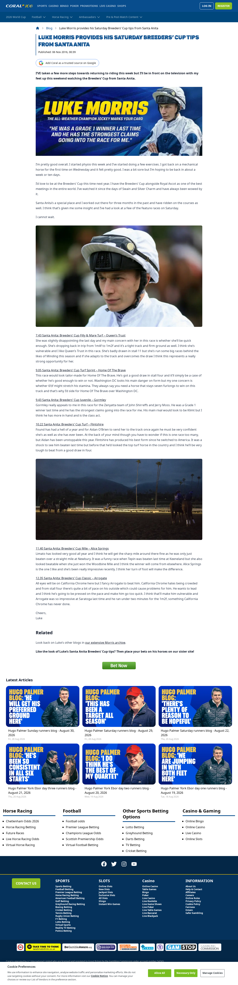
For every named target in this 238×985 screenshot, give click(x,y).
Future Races (15, 833)
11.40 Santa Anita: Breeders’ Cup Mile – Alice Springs (72, 548)
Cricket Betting (136, 851)
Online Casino (195, 827)
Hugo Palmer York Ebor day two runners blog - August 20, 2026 (117, 790)
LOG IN (206, 6)
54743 (160, 961)
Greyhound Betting (139, 833)
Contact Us (26, 883)
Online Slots (194, 839)
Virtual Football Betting (82, 845)
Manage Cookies (212, 973)
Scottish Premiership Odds (85, 839)
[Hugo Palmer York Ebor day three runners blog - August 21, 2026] (42, 764)
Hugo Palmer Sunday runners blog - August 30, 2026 (41, 733)
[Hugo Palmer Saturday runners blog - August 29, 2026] (119, 706)
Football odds (75, 821)
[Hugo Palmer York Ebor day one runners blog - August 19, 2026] (195, 764)
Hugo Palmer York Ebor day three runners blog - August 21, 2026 (42, 790)
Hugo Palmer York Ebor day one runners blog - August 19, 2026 (194, 790)
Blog (49, 28)
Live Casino (193, 833)
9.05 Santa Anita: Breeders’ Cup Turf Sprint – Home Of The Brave (81, 370)
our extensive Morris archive (105, 643)
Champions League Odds (83, 833)
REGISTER (224, 6)
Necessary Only (185, 973)
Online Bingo (195, 821)
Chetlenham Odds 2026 (22, 821)
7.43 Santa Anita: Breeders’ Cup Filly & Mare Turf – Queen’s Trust (81, 335)
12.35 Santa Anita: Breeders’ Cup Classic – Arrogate (71, 578)
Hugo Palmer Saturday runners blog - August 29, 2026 (119, 733)
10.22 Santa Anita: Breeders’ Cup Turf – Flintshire (70, 424)
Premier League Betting (82, 827)
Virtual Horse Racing (20, 845)
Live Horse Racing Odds (22, 839)
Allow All (159, 973)
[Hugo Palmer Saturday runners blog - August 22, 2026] (195, 706)
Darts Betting (135, 839)
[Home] (37, 28)
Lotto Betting (135, 827)
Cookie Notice (99, 975)
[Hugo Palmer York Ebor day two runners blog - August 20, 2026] (119, 764)
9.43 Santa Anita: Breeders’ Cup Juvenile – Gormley (71, 400)
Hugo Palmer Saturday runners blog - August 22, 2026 (195, 733)
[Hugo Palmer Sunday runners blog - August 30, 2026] (42, 706)
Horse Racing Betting (21, 827)
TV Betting (133, 845)
